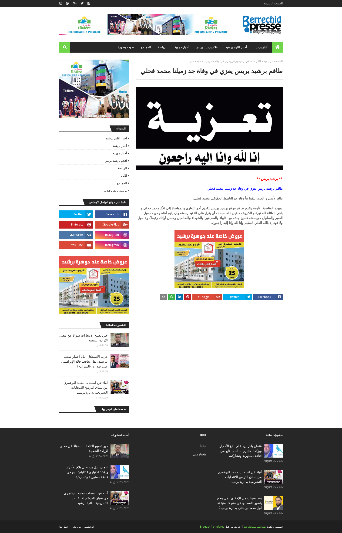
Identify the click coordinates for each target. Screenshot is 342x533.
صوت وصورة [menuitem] (126, 47)
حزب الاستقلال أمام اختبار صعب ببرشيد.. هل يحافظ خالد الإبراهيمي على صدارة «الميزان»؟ (84, 361)
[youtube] (76, 245)
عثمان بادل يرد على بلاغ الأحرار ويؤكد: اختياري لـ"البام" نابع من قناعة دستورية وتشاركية (241, 451)
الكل (258, 61)
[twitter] (82, 3)
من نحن (76, 526)
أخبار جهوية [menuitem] (181, 47)
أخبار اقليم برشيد (116, 138)
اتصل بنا (63, 526)
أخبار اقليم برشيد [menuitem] (236, 47)
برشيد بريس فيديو (115, 190)
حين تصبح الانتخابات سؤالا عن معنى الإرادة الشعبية (83, 338)
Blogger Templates (212, 526)
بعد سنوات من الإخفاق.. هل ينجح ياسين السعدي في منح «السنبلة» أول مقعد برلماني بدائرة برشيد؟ (239, 503)
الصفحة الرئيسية (273, 3)
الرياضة (122, 168)
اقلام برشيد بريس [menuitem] (207, 47)
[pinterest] (67, 3)
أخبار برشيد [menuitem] (261, 47)
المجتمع (122, 183)
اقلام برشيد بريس (115, 160)
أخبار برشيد (120, 146)
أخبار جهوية (120, 153)
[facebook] (88, 3)
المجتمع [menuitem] (146, 47)
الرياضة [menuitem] (163, 47)
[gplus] (75, 3)
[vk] (76, 235)
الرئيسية (89, 526)
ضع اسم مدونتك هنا (255, 526)
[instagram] (61, 3)
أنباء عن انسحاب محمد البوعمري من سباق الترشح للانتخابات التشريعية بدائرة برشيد (86, 387)
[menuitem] (277, 47)
